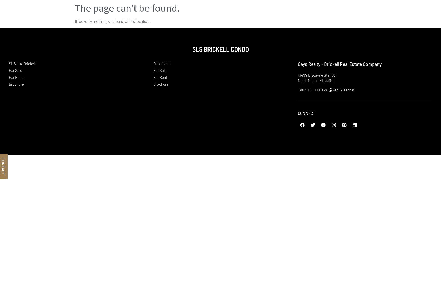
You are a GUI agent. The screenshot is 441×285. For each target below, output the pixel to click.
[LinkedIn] (354, 125)
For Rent (16, 77)
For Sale (15, 70)
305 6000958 (343, 90)
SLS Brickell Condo (41, 12)
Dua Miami (391, 12)
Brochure (16, 84)
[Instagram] (333, 125)
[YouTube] (323, 125)
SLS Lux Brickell (342, 12)
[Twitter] (312, 125)
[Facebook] (302, 125)
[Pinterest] (344, 125)
